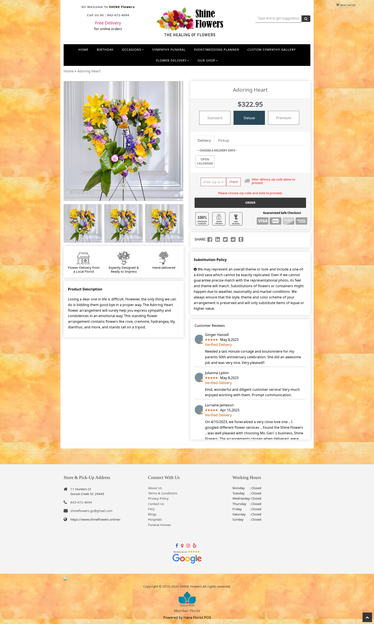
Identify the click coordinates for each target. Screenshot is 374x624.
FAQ (151, 509)
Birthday (105, 49)
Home (83, 49)
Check (233, 182)
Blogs (152, 514)
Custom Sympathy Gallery (271, 49)
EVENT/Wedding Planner (216, 49)
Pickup (223, 140)
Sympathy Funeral (169, 49)
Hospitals (155, 519)
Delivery (204, 140)
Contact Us (156, 504)
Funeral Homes (159, 525)
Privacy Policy (158, 498)
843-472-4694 (118, 15)
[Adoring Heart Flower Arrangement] (83, 223)
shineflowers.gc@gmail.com (91, 510)
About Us (155, 488)
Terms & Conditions (162, 493)
